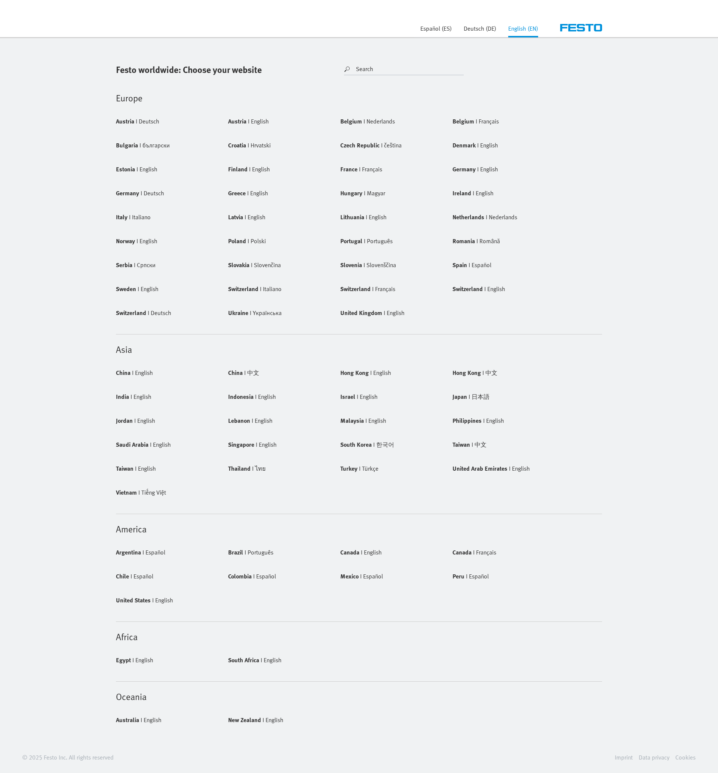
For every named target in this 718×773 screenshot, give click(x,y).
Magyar (362, 193)
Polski (247, 240)
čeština (371, 145)
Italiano (133, 217)
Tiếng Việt (141, 492)
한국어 (367, 444)
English (248, 121)
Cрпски (136, 264)
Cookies (685, 757)
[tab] (523, 30)
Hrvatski (249, 145)
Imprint (624, 757)
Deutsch (137, 121)
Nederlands (367, 121)
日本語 (471, 396)
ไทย (247, 468)
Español (471, 264)
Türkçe (359, 468)
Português (366, 240)
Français (475, 121)
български (143, 145)
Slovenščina (368, 264)
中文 (243, 372)
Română (476, 240)
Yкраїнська (255, 312)
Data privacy (654, 757)
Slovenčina (254, 264)
